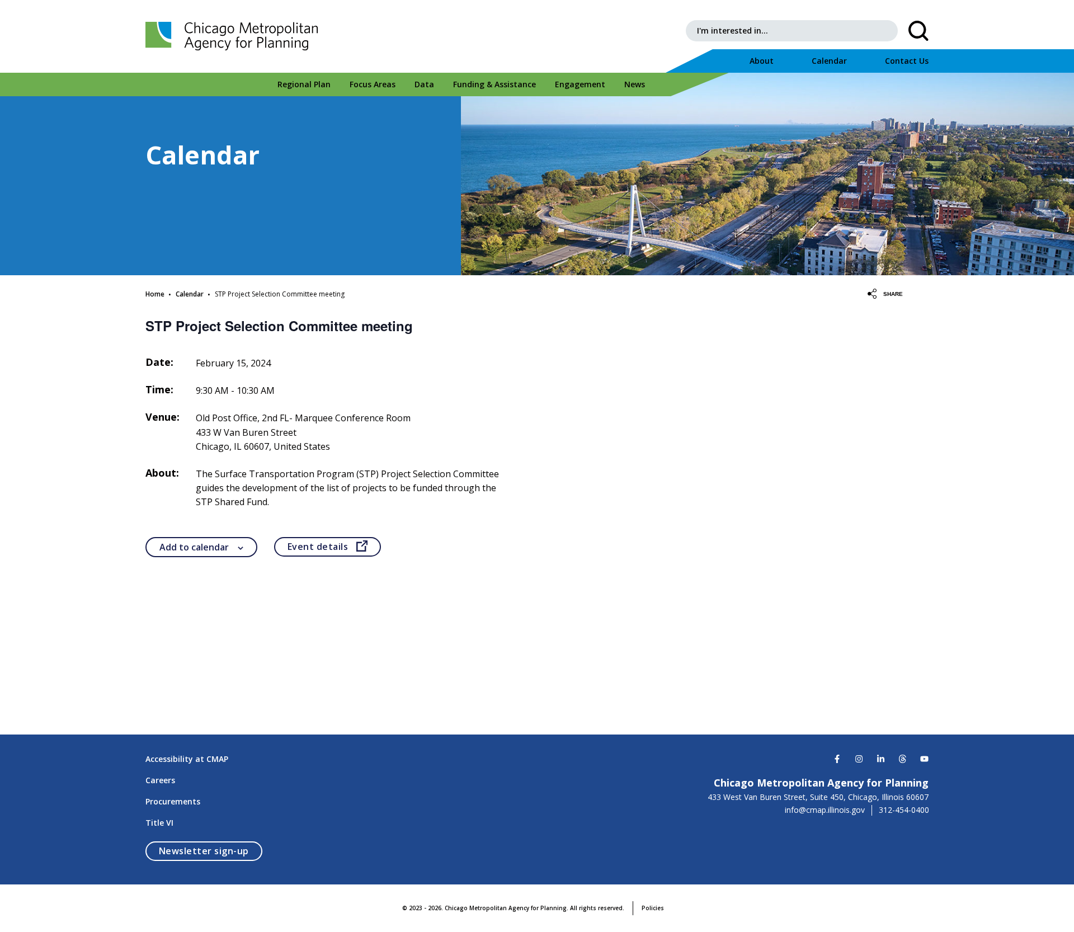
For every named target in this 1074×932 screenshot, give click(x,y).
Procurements (172, 801)
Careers (160, 780)
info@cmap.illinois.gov (825, 810)
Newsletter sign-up (210, 850)
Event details (334, 546)
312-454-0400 (904, 810)
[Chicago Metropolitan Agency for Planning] (234, 36)
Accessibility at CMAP (186, 759)
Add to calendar (194, 547)
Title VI (159, 822)
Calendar (190, 294)
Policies (653, 908)
